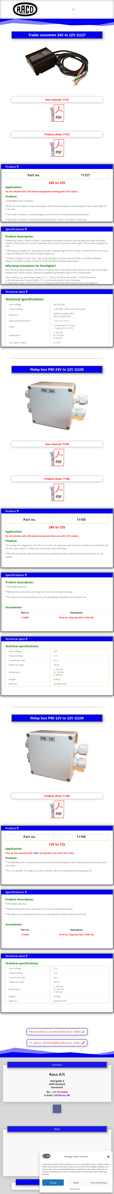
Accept (53, 1182)
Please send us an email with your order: (55, 1032)
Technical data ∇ (16, 292)
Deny (76, 1182)
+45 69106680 (60, 1092)
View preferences (99, 1182)
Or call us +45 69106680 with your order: (55, 1043)
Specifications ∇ (16, 229)
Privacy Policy (75, 1189)
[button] (108, 1156)
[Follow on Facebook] (57, 1109)
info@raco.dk (62, 1095)
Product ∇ (11, 167)
